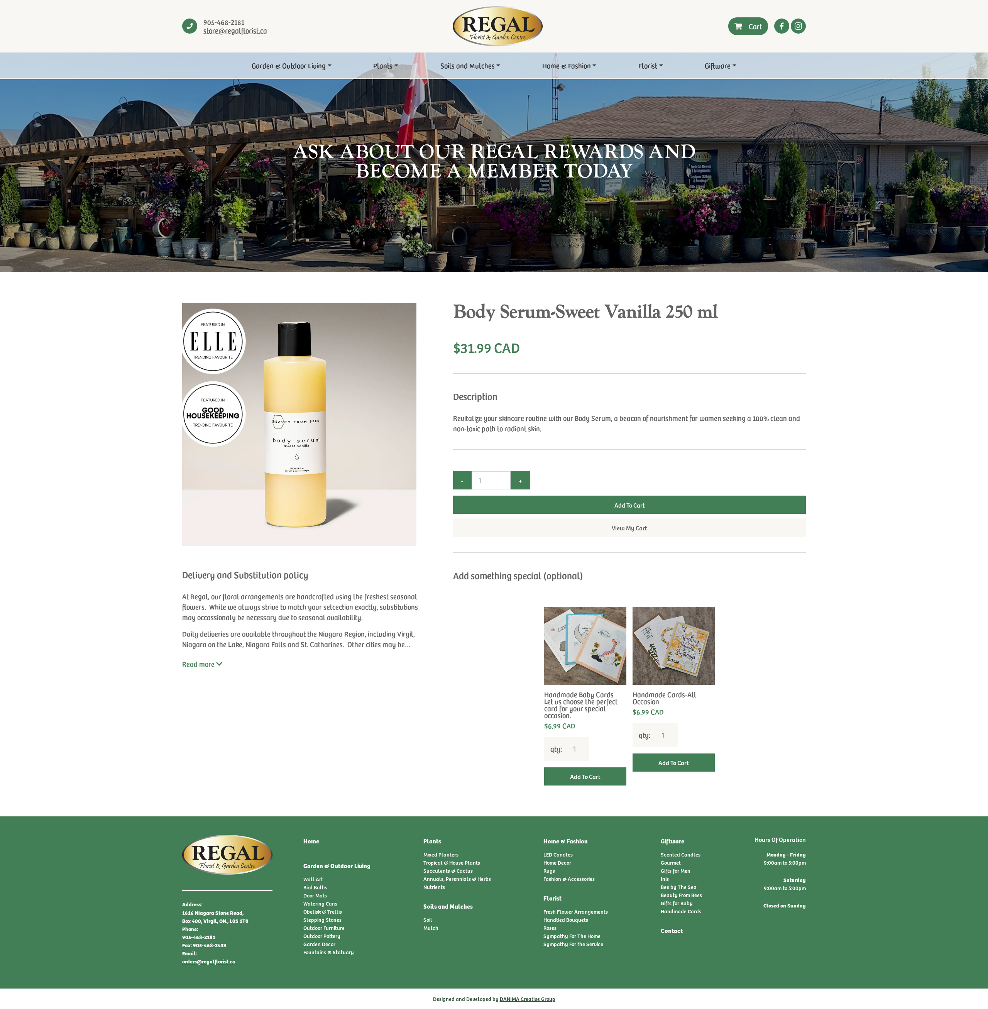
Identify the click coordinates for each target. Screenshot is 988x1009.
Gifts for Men (675, 870)
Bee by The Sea (679, 886)
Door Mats (315, 895)
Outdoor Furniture (324, 927)
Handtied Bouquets (565, 919)
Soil (427, 919)
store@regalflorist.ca (235, 30)
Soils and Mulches (467, 65)
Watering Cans (320, 903)
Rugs (549, 870)
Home (311, 840)
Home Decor (557, 862)
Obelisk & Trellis (322, 911)
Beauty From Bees (681, 895)
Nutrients (434, 886)
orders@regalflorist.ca (208, 961)
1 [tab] (630, 801)
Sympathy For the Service (573, 944)
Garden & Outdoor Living (289, 65)
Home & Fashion (566, 65)
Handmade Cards (681, 911)
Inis (665, 878)
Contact (672, 930)
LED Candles (558, 854)
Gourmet (671, 862)
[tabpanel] (585, 696)
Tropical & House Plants (451, 862)
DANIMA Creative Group (527, 998)
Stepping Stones (322, 919)
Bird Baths (315, 887)
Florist (647, 65)
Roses (550, 927)
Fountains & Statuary (328, 952)
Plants (382, 65)
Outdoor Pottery (321, 936)
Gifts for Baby (677, 903)
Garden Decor (319, 944)
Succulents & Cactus (448, 870)
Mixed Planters (440, 854)
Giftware (718, 65)
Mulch (430, 927)
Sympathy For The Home (572, 936)
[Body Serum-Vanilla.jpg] (303, 424)
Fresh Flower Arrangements (575, 911)
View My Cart (629, 527)
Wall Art (313, 879)
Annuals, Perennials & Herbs (457, 878)
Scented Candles (680, 854)
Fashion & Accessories (569, 878)
